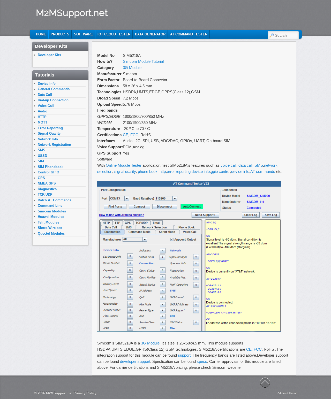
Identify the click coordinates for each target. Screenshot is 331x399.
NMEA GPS (47, 183)
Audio (42, 111)
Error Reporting (50, 128)
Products (60, 34)
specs (202, 361)
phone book (147, 171)
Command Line (50, 206)
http (163, 171)
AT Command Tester (188, 34)
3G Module (132, 67)
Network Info (48, 139)
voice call (228, 165)
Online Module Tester (123, 165)
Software (83, 34)
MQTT (42, 122)
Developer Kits (49, 55)
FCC (134, 135)
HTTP (42, 117)
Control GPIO (48, 172)
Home (41, 34)
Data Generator (150, 34)
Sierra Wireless (50, 228)
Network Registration (54, 145)
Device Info (47, 84)
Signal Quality (49, 133)
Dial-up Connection (53, 100)
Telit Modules (48, 222)
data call (245, 165)
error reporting (179, 171)
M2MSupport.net (72, 12)
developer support (135, 361)
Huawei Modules (51, 217)
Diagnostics (47, 189)
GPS (41, 178)
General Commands (54, 89)
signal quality (125, 171)
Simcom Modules (52, 211)
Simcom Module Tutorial (143, 61)
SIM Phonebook (50, 167)
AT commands (262, 171)
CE (125, 135)
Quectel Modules (51, 233)
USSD (42, 156)
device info (201, 171)
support (184, 355)
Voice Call (46, 106)
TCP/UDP (45, 194)
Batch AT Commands (54, 200)
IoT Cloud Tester (113, 34)
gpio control (220, 171)
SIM (41, 161)
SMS (258, 165)
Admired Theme (287, 393)
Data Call (45, 95)
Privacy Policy (84, 393)
